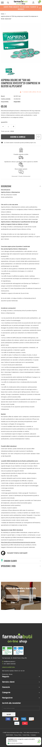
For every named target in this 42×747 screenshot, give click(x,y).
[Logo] (21, 2)
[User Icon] (33, 2)
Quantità (4, 122)
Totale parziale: (5, 131)
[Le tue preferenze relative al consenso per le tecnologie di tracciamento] (2, 560)
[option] (21, 43)
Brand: (3, 96)
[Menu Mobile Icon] (2, 2)
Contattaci (33, 735)
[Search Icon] (8, 2)
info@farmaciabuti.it (9, 661)
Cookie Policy (26, 735)
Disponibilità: (5, 101)
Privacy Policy (18, 735)
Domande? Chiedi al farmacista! (21, 176)
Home (2, 14)
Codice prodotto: (6, 99)
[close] (40, 8)
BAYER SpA (17, 96)
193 (5, 142)
